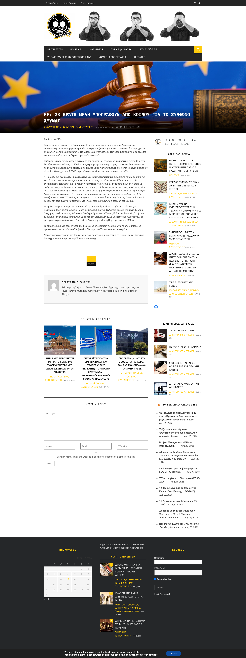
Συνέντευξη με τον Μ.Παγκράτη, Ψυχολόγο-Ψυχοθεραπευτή (184, 236)
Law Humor (96, 49)
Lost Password (162, 594)
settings (153, 655)
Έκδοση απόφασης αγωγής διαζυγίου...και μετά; (129, 596)
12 (111, 564)
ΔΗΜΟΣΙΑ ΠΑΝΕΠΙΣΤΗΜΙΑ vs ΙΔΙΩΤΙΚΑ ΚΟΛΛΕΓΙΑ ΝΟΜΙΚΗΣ (130, 624)
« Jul (46, 599)
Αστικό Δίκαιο (134, 579)
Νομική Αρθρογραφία (112, 57)
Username (159, 558)
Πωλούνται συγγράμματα (185, 346)
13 (67, 579)
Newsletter (55, 49)
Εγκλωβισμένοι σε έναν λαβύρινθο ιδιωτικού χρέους (184, 185)
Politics (75, 49)
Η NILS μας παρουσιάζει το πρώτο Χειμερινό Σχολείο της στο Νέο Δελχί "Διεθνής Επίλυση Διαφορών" (60, 365)
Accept (173, 653)
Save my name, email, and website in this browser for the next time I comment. (96, 456)
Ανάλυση (49, 127)
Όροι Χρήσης (52, 3)
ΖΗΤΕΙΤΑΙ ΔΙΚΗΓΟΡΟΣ (181, 330)
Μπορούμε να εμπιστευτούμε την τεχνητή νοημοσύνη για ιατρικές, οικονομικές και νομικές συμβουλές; (185, 211)
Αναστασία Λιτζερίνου (126, 127)
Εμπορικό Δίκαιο (179, 290)
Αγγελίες (139, 57)
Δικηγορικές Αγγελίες (181, 335)
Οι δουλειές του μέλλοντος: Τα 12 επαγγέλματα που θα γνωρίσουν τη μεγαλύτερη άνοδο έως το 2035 (178, 416)
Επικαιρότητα (177, 275)
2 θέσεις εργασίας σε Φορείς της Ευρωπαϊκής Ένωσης (184, 366)
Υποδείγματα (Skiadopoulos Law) (69, 57)
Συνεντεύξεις (148, 49)
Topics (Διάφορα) (122, 49)
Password (159, 568)
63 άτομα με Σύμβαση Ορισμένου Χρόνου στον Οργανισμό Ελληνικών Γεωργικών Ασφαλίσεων (178, 455)
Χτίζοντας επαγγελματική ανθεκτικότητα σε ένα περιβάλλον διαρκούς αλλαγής (178, 433)
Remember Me (164, 579)
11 (111, 593)
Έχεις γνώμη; (88, 3)
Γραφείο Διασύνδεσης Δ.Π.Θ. (180, 404)
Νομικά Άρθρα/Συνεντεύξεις (74, 127)
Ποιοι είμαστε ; (70, 3)
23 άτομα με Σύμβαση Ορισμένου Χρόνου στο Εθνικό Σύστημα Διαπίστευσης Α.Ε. (177, 514)
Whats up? (175, 243)
